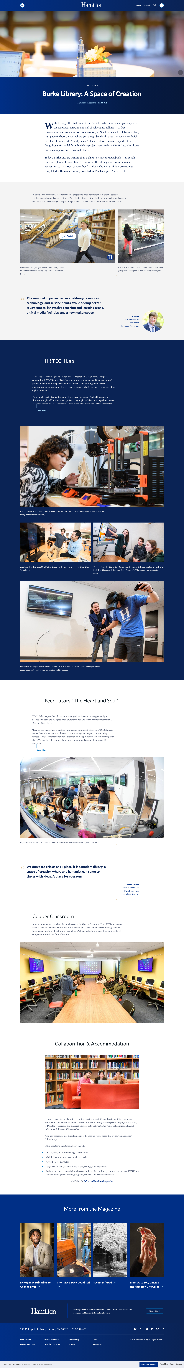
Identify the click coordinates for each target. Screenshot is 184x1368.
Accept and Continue (148, 1364)
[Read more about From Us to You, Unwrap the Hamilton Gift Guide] (147, 1250)
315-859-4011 (80, 1329)
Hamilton (103, 1181)
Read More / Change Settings (171, 1364)
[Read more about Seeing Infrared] (110, 1250)
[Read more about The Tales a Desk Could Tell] (74, 1250)
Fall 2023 (88, 1181)
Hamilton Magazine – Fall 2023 (92, 102)
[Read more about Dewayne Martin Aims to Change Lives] (37, 1250)
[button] (22, 5)
